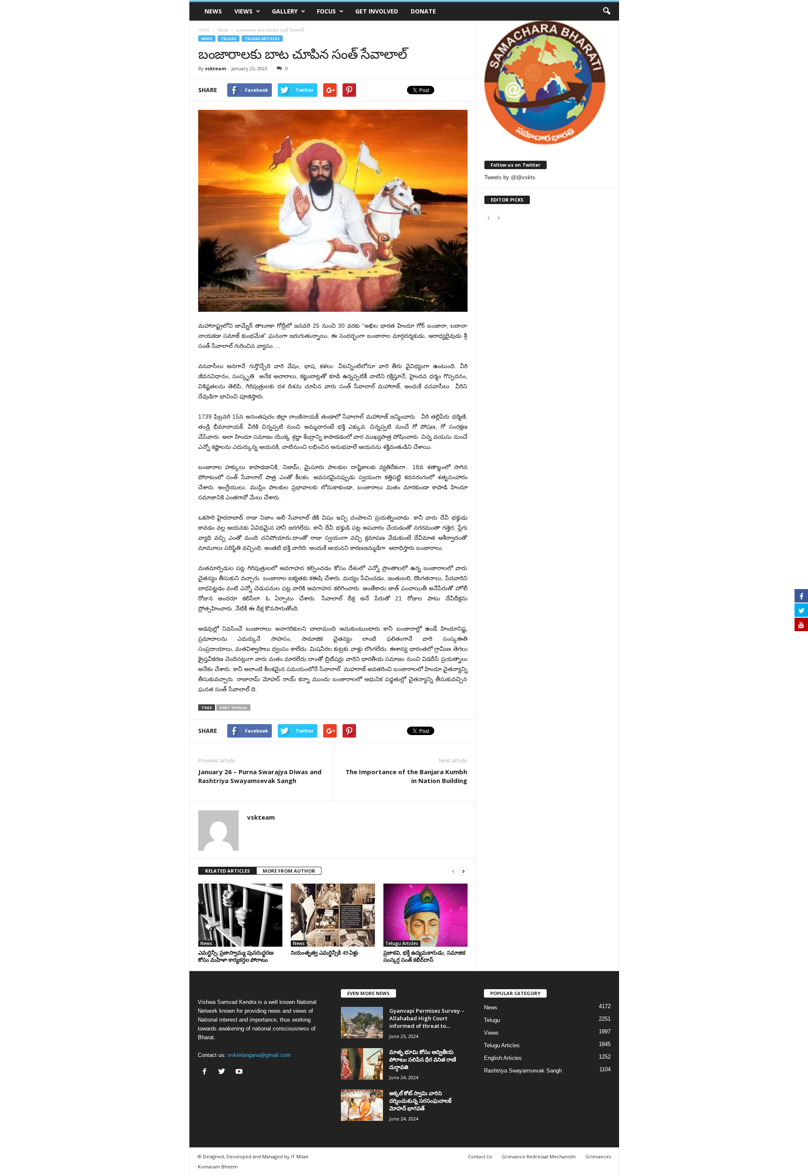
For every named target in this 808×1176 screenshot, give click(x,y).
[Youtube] (240, 1072)
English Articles (503, 1058)
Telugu (229, 38)
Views (243, 11)
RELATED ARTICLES (227, 871)
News (213, 11)
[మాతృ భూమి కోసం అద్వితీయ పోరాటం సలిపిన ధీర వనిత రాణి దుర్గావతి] (362, 1064)
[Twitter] (223, 1072)
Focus (326, 11)
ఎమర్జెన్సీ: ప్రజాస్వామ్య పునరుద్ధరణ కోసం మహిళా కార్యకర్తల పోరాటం (236, 956)
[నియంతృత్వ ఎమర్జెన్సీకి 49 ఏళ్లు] (333, 915)
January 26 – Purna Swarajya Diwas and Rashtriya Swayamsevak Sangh (260, 776)
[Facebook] (206, 1072)
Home (204, 30)
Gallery (285, 11)
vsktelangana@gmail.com (259, 1055)
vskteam (215, 68)
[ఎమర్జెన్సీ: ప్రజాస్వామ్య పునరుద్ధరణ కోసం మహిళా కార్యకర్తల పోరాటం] (240, 915)
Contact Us (480, 1156)
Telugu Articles (262, 38)
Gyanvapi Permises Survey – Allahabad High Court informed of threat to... (426, 1018)
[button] (606, 11)
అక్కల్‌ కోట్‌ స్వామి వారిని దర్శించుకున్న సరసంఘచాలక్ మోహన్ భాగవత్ (420, 1100)
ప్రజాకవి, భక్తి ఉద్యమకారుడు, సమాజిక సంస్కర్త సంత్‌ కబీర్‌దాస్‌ (424, 956)
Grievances (598, 1156)
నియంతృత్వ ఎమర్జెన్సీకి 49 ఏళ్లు (325, 952)
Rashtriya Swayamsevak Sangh (523, 1070)
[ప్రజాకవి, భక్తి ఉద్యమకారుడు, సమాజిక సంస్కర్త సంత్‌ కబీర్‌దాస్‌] (425, 915)
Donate (423, 11)
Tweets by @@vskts (509, 177)
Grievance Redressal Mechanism (539, 1156)
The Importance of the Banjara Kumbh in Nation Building (406, 776)
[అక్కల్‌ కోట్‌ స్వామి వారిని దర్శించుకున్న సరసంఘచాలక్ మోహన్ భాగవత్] (362, 1105)
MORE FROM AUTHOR (289, 871)
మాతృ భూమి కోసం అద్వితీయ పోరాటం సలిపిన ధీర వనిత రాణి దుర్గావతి (422, 1059)
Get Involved (376, 11)
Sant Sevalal (233, 707)
